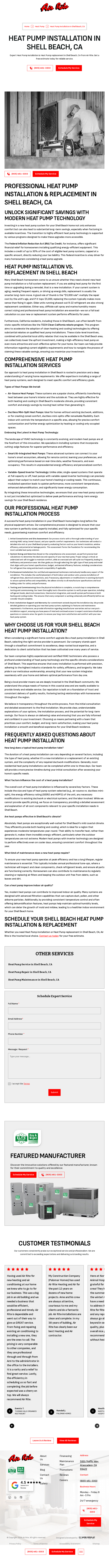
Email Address (15, 1019)
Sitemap (96, 1544)
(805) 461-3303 (88, 1480)
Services (44, 1464)
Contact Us (44, 1476)
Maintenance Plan (67, 1463)
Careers (64, 1480)
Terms (27, 1084)
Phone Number (16, 1034)
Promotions (66, 1469)
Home (26, 26)
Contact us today (49, 935)
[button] (81, 1552)
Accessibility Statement (69, 1544)
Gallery (44, 1483)
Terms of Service (40, 1544)
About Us (43, 1458)
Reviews (64, 1474)
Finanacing (66, 1456)
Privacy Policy (15, 1544)
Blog (42, 1469)
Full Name (13, 1003)
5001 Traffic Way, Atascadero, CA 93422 (89, 1465)
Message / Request (18, 1049)
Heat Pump (39, 26)
